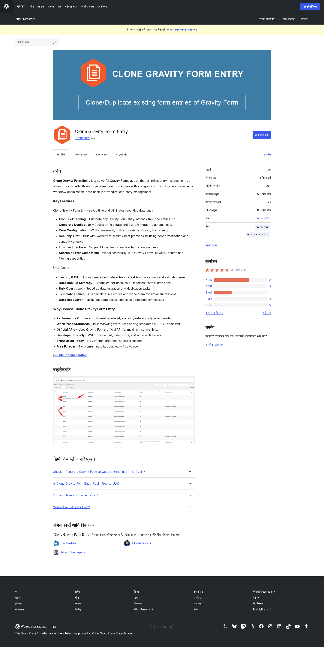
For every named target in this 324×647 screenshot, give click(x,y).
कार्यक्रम (198, 597)
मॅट (256, 597)
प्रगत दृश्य (211, 245)
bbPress (260, 603)
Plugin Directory (25, 18)
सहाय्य (137, 597)
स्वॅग (196, 609)
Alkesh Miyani (141, 543)
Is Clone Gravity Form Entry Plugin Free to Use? (86, 483)
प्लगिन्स (78, 603)
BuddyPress (262, 609)
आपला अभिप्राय (214, 313)
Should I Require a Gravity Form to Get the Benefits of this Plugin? (99, 472)
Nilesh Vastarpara (73, 552)
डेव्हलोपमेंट (122, 154)
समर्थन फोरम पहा (215, 345)
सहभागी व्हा (199, 591)
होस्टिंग (18, 603)
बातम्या (18, 597)
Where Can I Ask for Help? (71, 507)
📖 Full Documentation (70, 355)
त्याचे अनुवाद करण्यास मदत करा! (182, 29)
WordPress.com (264, 591)
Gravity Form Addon (258, 234)
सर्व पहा (266, 313)
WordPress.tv (144, 609)
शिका (136, 591)
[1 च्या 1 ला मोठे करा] (189, 381)
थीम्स (77, 597)
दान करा (199, 603)
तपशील (61, 154)
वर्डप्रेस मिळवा (310, 6)
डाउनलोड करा (261, 134)
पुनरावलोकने (80, 154)
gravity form (262, 227)
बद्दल (17, 591)
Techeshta (82, 138)
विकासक (138, 603)
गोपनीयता (19, 609)
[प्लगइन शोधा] (54, 42)
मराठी (53, 626)
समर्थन (267, 154)
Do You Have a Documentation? (75, 495)
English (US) (263, 218)
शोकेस (77, 591)
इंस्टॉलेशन (101, 154)
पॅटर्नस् (78, 609)
